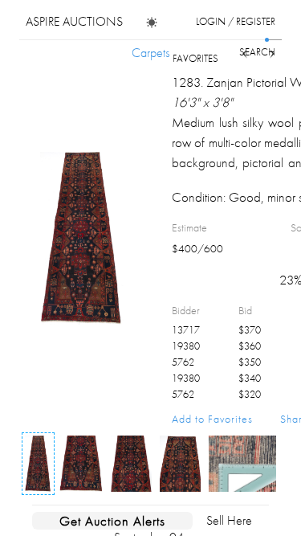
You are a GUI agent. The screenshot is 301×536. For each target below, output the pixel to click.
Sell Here (229, 520)
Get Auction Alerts (112, 521)
